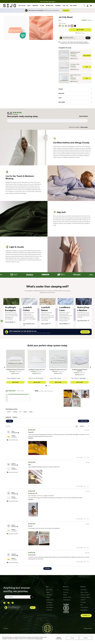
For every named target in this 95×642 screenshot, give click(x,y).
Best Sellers (22, 5)
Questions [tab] (15, 417)
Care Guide (83, 589)
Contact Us (86, 615)
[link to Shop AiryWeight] (15, 322)
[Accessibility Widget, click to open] (2, 321)
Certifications (66, 599)
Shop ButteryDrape (82, 320)
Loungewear (58, 5)
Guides (65, 594)
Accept (72, 638)
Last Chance (49, 605)
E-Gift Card (49, 610)
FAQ (82, 605)
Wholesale (83, 602)
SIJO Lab (65, 592)
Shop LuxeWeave (63, 323)
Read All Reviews (83, 116)
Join (33, 597)
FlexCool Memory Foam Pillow (75, 75)
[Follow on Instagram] (8, 602)
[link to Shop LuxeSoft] (50, 323)
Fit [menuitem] (20, 411)
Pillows (42, 5)
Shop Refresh (73, 5)
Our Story (65, 589)
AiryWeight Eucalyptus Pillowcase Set (75, 53)
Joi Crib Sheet (14, 437)
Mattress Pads (49, 5)
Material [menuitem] (15, 411)
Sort (77, 426)
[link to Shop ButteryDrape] (88, 320)
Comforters (35, 5)
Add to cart (80, 29)
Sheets (29, 5)
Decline (86, 638)
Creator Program (85, 594)
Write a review (84, 127)
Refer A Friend (84, 592)
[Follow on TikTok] (12, 602)
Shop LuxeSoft (45, 323)
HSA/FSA (83, 599)
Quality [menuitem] (25, 411)
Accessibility (84, 610)
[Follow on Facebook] (4, 602)
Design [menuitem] (30, 411)
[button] (87, 20)
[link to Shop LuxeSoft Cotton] (24, 325)
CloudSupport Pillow (74, 64)
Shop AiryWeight (9, 322)
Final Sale (65, 5)
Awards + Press (67, 597)
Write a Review (85, 421)
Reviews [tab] (8, 417)
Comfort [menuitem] (9, 411)
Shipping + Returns (85, 597)
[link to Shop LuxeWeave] (69, 323)
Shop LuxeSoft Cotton (29, 323)
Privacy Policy (39, 638)
